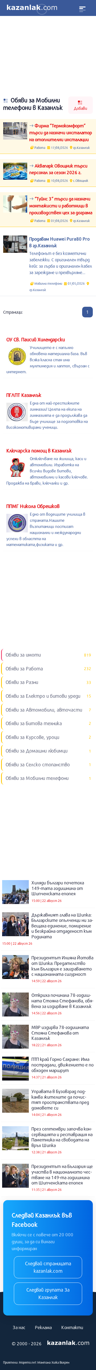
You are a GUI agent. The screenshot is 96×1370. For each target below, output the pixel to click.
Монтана (44, 1362)
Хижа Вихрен (60, 1362)
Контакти (72, 1327)
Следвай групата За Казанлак (48, 1293)
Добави (80, 108)
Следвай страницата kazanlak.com (48, 1267)
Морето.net (28, 1362)
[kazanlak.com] (68, 1343)
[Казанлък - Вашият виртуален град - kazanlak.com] (32, 8)
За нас (19, 1327)
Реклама (43, 1327)
